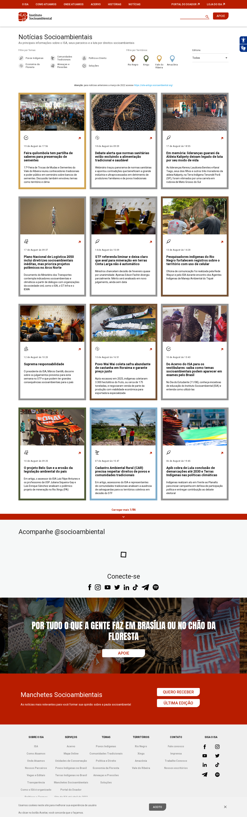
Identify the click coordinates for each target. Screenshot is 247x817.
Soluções (94, 66)
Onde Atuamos (74, 4)
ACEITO (157, 807)
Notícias (134, 4)
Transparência (36, 782)
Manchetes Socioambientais (71, 782)
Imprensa (176, 753)
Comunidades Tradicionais (64, 58)
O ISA (25, 4)
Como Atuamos (46, 4)
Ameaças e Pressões (63, 65)
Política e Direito (97, 58)
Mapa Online (71, 753)
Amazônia (172, 64)
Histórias (114, 4)
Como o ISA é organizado (36, 789)
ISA (36, 746)
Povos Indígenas (34, 58)
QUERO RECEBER (178, 692)
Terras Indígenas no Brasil (71, 775)
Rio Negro (133, 64)
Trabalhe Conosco (176, 760)
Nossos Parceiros (36, 768)
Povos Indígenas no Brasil (71, 768)
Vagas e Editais (36, 775)
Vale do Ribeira (159, 66)
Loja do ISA (214, 4)
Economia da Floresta (33, 65)
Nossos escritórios (176, 768)
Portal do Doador (184, 4)
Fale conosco (176, 746)
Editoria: (196, 50)
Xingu (146, 64)
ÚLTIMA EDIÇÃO (178, 703)
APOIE (221, 16)
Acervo (96, 4)
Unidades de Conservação (71, 760)
